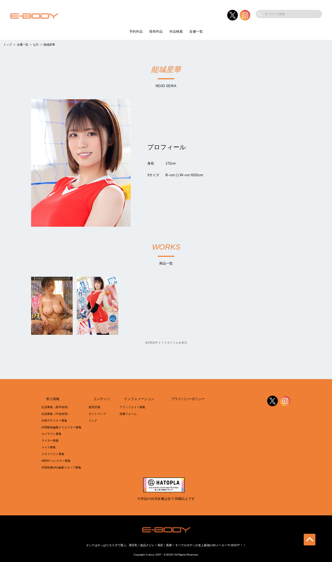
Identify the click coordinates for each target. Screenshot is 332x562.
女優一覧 (196, 31)
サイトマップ (97, 413)
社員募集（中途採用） (56, 413)
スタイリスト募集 (53, 454)
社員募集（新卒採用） (56, 407)
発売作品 (156, 31)
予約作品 (136, 31)
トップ (7, 44)
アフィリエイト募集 (132, 407)
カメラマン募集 (51, 433)
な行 (36, 44)
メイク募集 (49, 447)
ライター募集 (50, 440)
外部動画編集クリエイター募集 (61, 427)
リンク (93, 420)
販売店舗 (94, 407)
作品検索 (176, 31)
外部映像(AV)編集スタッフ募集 (61, 467)
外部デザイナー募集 (54, 420)
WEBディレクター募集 (56, 460)
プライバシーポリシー (188, 399)
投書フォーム (128, 413)
